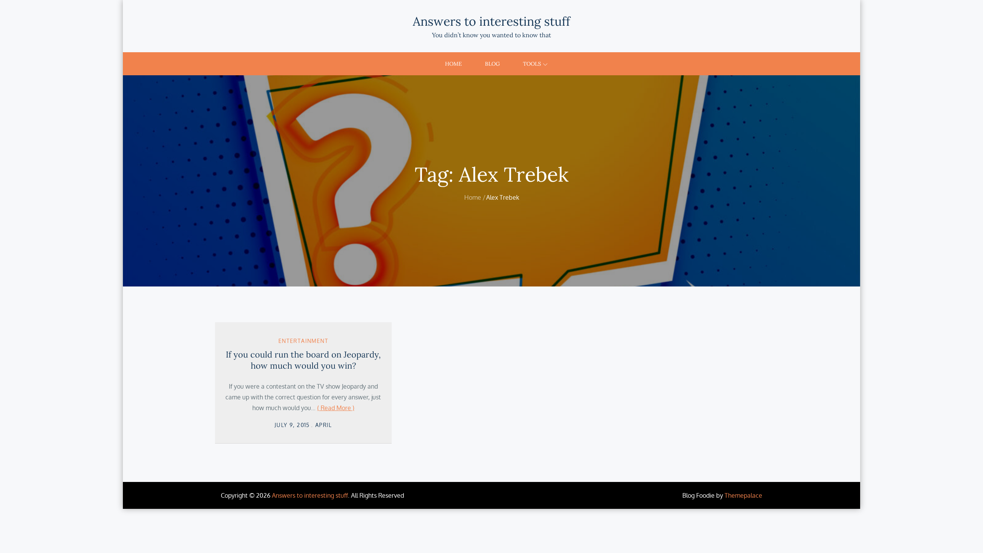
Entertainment (303, 341)
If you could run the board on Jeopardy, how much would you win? (303, 360)
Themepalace (743, 495)
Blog (492, 63)
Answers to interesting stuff (491, 21)
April (323, 425)
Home (453, 63)
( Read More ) (335, 408)
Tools (532, 63)
